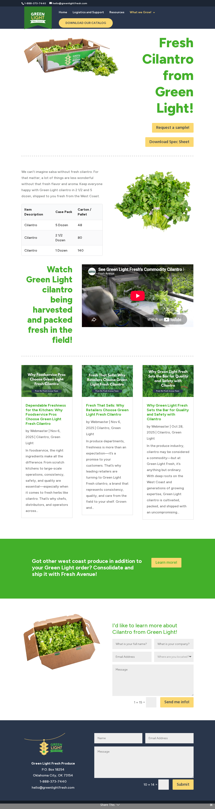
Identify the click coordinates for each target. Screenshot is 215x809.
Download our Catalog (86, 23)
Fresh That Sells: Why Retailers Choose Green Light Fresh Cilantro (107, 410)
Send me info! (176, 702)
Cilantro (42, 437)
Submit (183, 784)
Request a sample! (172, 127)
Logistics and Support (88, 12)
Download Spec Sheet (169, 142)
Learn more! (166, 562)
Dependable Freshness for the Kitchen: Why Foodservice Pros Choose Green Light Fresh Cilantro (46, 414)
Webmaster (39, 431)
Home (63, 12)
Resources (116, 12)
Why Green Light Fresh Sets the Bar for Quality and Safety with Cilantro (168, 412)
